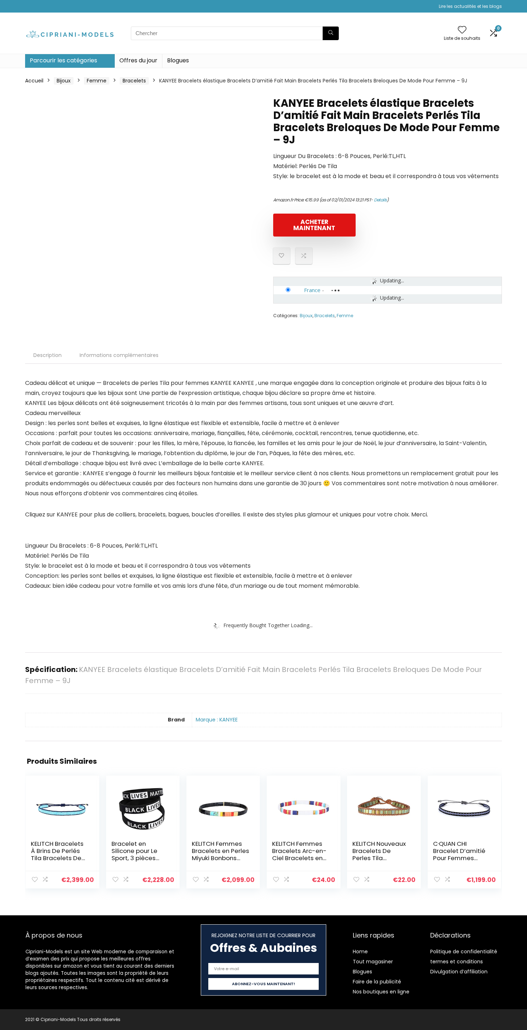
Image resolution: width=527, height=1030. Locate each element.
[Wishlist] (462, 30)
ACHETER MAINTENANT (314, 225)
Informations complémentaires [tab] (119, 355)
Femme (96, 80)
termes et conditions (456, 961)
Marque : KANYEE (217, 719)
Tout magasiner (373, 961)
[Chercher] (331, 33)
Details (380, 200)
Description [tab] (47, 355)
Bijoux (64, 80)
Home (360, 951)
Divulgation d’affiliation (459, 971)
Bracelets (134, 80)
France (312, 290)
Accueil (34, 80)
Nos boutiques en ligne (381, 991)
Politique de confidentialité (463, 951)
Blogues (178, 60)
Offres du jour (138, 60)
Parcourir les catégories (63, 60)
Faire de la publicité (377, 981)
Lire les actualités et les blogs (470, 6)
